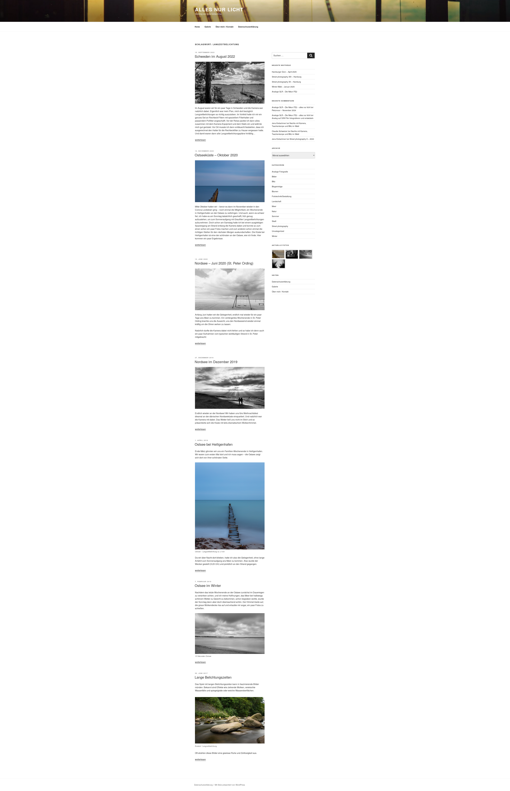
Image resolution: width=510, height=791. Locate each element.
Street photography (280, 226)
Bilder (274, 176)
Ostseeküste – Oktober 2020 (216, 154)
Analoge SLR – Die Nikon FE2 (284, 91)
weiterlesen (200, 139)
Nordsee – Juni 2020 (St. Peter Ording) (224, 263)
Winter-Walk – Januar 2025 (283, 86)
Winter (274, 236)
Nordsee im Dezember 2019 (216, 361)
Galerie (208, 26)
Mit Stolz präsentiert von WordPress (230, 784)
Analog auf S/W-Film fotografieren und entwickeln (292, 118)
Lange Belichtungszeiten (213, 677)
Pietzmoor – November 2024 (284, 110)
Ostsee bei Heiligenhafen (214, 444)
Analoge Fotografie (280, 171)
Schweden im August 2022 (215, 56)
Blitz (273, 181)
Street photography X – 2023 (302, 139)
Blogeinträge (277, 186)
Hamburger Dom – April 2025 (284, 71)
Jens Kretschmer (279, 123)
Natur (274, 211)
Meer (274, 206)
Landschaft (276, 201)
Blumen (275, 191)
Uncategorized (278, 231)
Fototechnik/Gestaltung (281, 196)
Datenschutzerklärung (248, 26)
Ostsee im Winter (208, 585)
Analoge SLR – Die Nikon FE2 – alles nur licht (291, 107)
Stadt (274, 221)
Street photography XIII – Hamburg (286, 76)
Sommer (275, 216)
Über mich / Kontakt (224, 26)
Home (197, 26)
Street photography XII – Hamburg (286, 81)
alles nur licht (219, 9)
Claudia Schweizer (279, 131)
